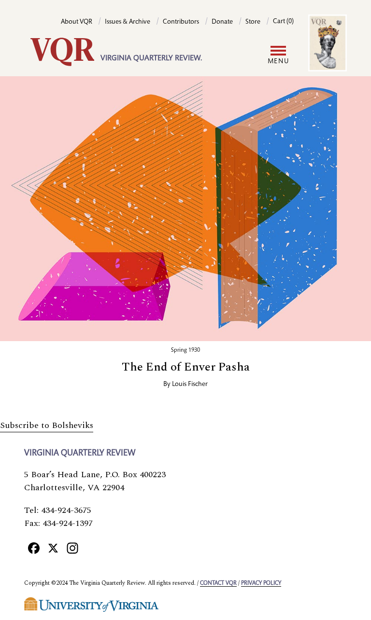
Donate (222, 22)
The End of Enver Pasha (186, 367)
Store (252, 22)
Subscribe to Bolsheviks (46, 425)
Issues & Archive (127, 22)
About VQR (76, 22)
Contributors (181, 22)
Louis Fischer (190, 384)
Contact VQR (218, 583)
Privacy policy (261, 583)
